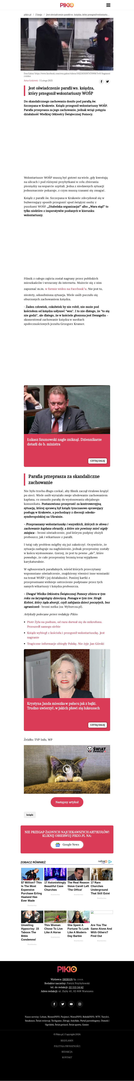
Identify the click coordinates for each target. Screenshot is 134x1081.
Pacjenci (65, 1016)
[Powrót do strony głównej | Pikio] (67, 5)
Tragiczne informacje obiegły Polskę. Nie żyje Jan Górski (65, 644)
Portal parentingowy (90, 1020)
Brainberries (32, 905)
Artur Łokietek (31, 80)
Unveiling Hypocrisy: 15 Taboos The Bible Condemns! (30, 932)
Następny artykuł (67, 802)
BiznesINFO (54, 1016)
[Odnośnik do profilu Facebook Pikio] (54, 1004)
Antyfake (74, 1020)
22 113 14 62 (76, 987)
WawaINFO (76, 1016)
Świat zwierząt (43, 1020)
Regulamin (67, 1040)
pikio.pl (27, 14)
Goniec (85, 1024)
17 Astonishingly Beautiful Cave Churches (55, 886)
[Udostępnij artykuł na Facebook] (101, 81)
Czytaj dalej (97, 460)
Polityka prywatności (67, 1046)
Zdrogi (66, 1020)
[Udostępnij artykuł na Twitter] (107, 81)
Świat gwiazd (61, 1024)
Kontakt (67, 1057)
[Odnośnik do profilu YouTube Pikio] (71, 1004)
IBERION (67, 979)
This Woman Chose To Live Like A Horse (53, 929)
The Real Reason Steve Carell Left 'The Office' (78, 886)
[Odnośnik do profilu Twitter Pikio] (62, 1004)
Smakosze (30, 1020)
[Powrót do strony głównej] (67, 969)
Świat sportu (75, 1024)
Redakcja (67, 1051)
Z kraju (38, 14)
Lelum (43, 1016)
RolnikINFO (88, 1016)
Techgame (56, 1020)
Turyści (105, 1016)
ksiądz (29, 814)
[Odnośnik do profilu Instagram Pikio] (79, 1004)
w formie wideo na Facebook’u (65, 289)
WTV (97, 1016)
